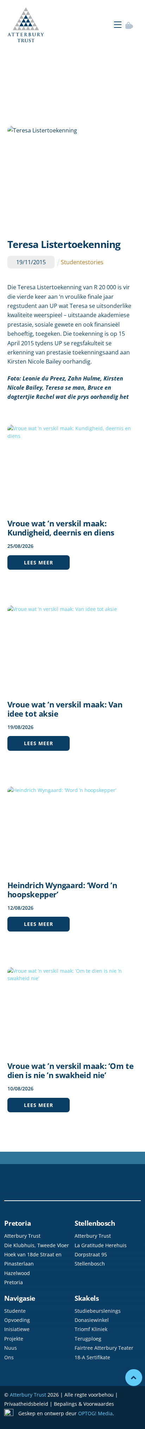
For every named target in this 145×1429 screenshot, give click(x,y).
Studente (15, 1310)
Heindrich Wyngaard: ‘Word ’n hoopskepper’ (62, 889)
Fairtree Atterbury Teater (104, 1347)
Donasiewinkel (92, 1320)
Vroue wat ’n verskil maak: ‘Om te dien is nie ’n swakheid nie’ (70, 1070)
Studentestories (82, 262)
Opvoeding (17, 1320)
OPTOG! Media (95, 1413)
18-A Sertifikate (92, 1357)
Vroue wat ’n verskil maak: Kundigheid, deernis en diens (60, 528)
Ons (9, 1357)
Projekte (13, 1338)
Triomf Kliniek (91, 1329)
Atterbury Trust (28, 1394)
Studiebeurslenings (98, 1310)
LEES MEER (38, 562)
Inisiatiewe (17, 1329)
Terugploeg (88, 1338)
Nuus (10, 1347)
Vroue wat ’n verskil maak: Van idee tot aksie (64, 709)
